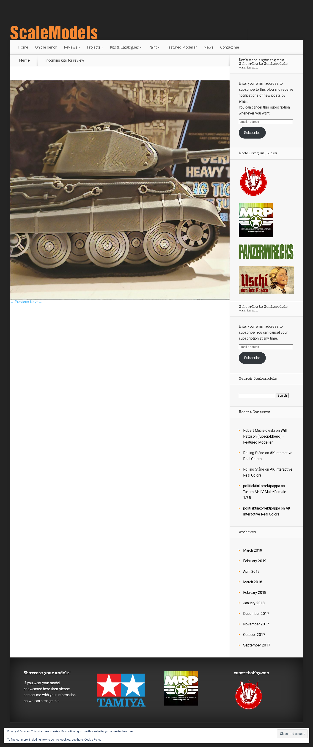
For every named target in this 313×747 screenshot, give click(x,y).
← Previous (19, 302)
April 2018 (251, 571)
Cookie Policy (92, 739)
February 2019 (254, 561)
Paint (152, 47)
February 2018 (254, 592)
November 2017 (256, 624)
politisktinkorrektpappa (261, 486)
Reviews (70, 47)
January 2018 (254, 603)
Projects (93, 47)
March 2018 (252, 582)
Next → (36, 302)
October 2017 (254, 634)
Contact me (229, 47)
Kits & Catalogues (124, 47)
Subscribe (252, 133)
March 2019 (252, 550)
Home (23, 47)
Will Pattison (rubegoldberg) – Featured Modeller (265, 436)
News (208, 47)
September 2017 (256, 645)
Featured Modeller (181, 47)
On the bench (46, 47)
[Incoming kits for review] (120, 298)
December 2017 (256, 613)
